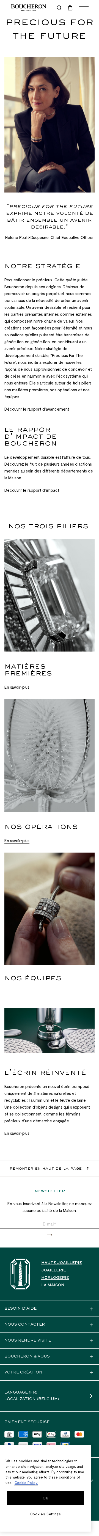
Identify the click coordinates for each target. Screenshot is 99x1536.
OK (45, 1498)
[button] (49, 1235)
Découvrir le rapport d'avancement (36, 408)
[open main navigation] (83, 7)
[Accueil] (20, 1274)
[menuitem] (70, 7)
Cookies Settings (45, 1514)
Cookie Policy (26, 1482)
